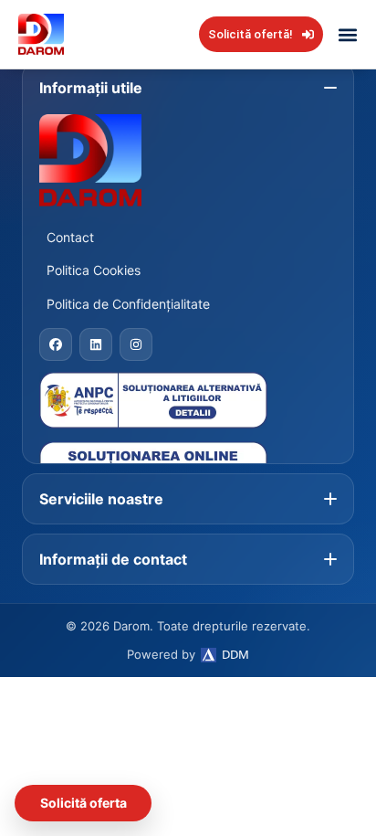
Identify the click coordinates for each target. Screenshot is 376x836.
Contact (70, 237)
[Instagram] (136, 344)
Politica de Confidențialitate (128, 304)
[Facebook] (55, 344)
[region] (188, 636)
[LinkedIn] (95, 344)
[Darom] (188, 160)
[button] (347, 34)
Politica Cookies (94, 270)
